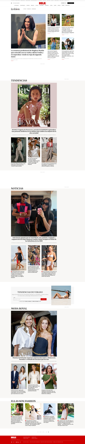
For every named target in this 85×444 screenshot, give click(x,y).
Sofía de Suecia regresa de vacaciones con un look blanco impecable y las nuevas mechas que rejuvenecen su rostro (18, 391)
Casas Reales (22, 5)
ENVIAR (43, 299)
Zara (38, 0)
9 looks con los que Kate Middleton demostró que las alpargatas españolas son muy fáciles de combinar (49, 391)
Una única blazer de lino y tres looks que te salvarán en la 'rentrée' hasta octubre (18, 165)
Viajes (55, 5)
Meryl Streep (44, 0)
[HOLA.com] (42, 3)
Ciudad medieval (56, 0)
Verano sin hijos (62, 0)
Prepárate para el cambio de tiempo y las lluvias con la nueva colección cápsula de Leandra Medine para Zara (54, 29)
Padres (63, 5)
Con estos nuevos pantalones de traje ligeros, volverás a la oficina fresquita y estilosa (49, 165)
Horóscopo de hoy (66, 0)
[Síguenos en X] (15, 442)
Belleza (32, 5)
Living (51, 5)
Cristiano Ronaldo (28, 0)
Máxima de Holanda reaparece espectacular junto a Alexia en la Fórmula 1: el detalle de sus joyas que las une (33, 358)
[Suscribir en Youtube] (18, 442)
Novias (59, 5)
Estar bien (41, 5)
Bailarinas (40, 0)
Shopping (46, 5)
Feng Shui (52, 0)
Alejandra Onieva (23, 0)
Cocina (36, 5)
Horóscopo (67, 5)
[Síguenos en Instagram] (11, 442)
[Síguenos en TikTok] (17, 442)
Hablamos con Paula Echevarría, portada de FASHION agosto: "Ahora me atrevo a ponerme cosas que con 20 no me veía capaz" (49, 419)
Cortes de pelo (48, 0)
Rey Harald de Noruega (34, 0)
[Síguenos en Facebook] (13, 442)
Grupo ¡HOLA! (34, 438)
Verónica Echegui (17, 0)
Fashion (27, 5)
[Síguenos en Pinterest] (20, 442)
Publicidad (25, 438)
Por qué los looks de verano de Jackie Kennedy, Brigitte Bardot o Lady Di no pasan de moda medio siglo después (34, 161)
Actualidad (16, 5)
